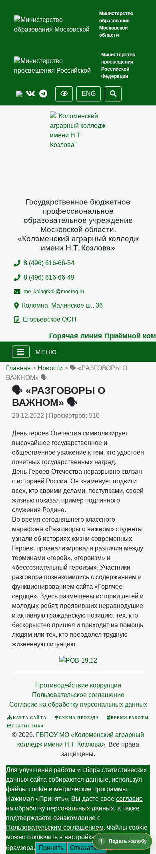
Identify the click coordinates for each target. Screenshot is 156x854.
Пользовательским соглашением (55, 827)
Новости (50, 368)
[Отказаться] (109, 850)
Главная (18, 368)
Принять (51, 847)
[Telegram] (43, 94)
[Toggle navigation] (21, 352)
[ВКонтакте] (30, 94)
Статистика (28, 726)
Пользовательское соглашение (78, 694)
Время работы (130, 717)
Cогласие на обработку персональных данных (78, 704)
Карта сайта (29, 717)
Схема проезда (79, 717)
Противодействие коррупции (78, 685)
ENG (89, 93)
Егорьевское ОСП (49, 319)
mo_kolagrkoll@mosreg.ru (54, 291)
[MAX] (19, 94)
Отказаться (86, 847)
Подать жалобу (127, 841)
